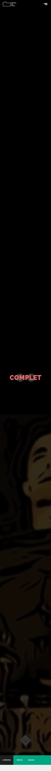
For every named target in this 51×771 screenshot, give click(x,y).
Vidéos (19, 760)
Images (31, 760)
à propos (7, 760)
